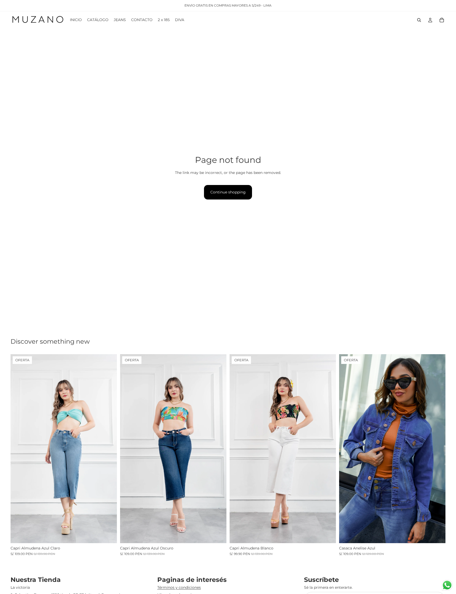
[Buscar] (419, 20)
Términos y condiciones (179, 587)
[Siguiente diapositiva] (109, 449)
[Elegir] (108, 535)
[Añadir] (327, 535)
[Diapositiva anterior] (18, 449)
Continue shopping (228, 192)
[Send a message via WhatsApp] (447, 585)
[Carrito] (442, 20)
